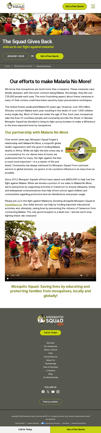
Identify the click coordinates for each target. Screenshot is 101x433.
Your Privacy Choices (52, 423)
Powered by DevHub (79, 423)
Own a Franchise (50, 367)
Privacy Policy (20, 423)
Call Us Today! (50, 333)
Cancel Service (50, 357)
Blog (50, 374)
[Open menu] (93, 7)
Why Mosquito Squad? (23, 66)
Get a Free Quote (75, 6)
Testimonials (50, 364)
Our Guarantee (50, 346)
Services (50, 343)
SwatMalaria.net (13, 204)
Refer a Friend (50, 350)
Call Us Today (25, 429)
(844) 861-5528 (16, 56)
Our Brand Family (50, 377)
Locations (50, 371)
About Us (50, 360)
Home (7, 66)
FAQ (50, 353)
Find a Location (50, 402)
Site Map (66, 423)
